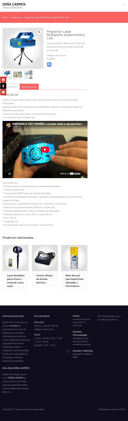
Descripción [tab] (11, 86)
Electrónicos (61, 55)
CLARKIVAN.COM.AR (108, 319)
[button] (39, 32)
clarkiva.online (119, 409)
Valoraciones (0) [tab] (28, 86)
